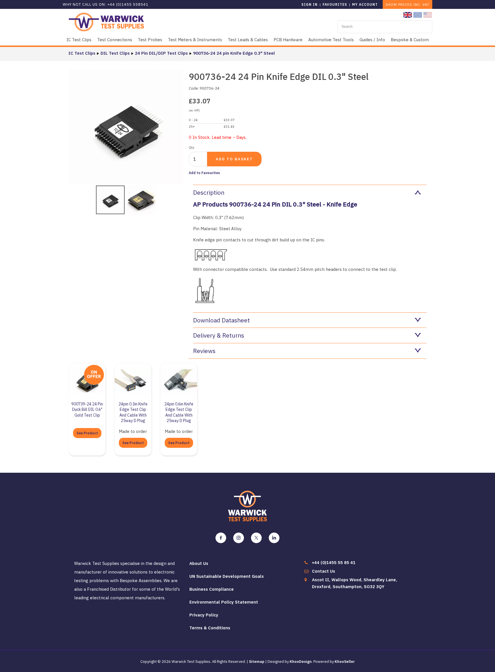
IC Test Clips (78, 39)
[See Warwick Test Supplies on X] (256, 538)
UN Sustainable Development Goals (226, 576)
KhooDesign (301, 661)
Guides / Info (372, 39)
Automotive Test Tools (331, 39)
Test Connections (114, 39)
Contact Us (323, 571)
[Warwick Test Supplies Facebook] (220, 538)
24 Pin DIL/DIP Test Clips (161, 53)
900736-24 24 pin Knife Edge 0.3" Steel (234, 53)
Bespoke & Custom (410, 39)
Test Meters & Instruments (195, 39)
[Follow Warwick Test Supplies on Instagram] (238, 538)
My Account (365, 4)
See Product (87, 433)
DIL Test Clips (115, 53)
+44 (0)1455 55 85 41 (333, 562)
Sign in (309, 4)
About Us (198, 563)
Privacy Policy (203, 615)
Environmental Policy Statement (223, 602)
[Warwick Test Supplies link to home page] (106, 21)
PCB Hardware (288, 39)
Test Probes (150, 39)
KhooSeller (345, 661)
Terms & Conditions (209, 627)
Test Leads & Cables (248, 39)
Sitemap (256, 661)
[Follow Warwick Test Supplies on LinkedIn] (274, 538)
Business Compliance (211, 589)
